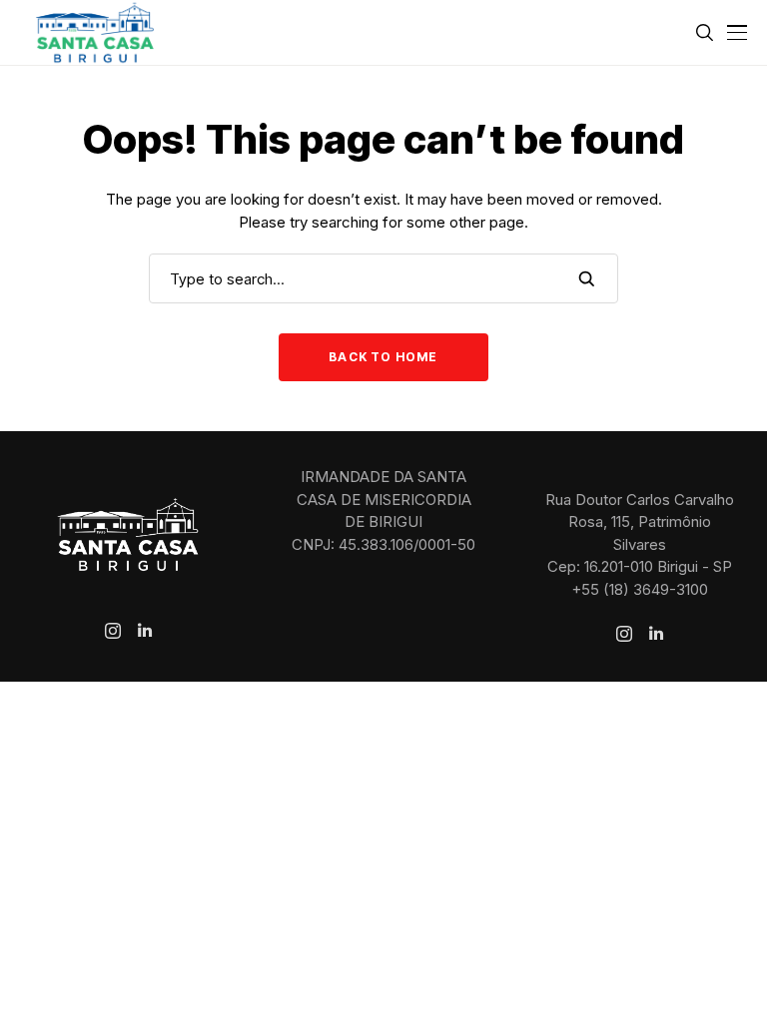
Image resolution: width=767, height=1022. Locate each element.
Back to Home (383, 356)
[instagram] (113, 631)
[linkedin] (145, 631)
